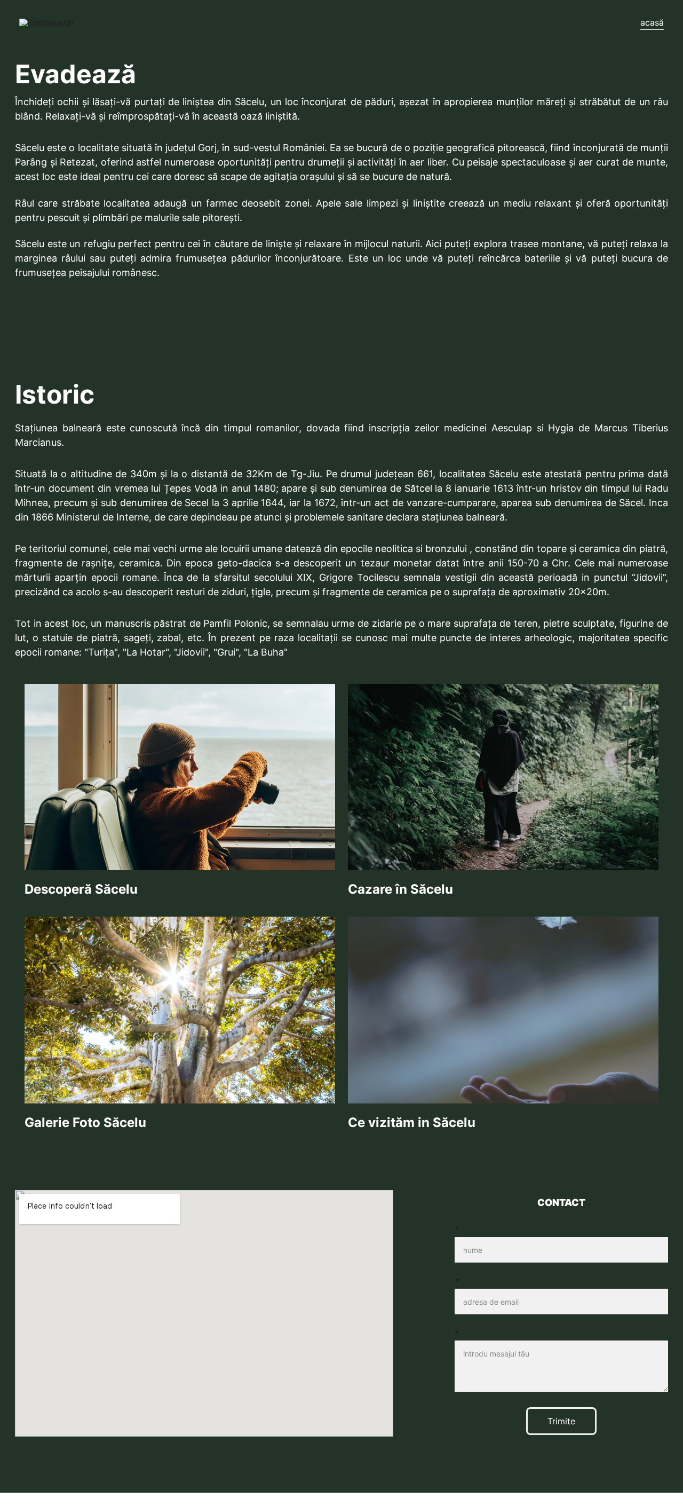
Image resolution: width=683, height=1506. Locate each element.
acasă (652, 22)
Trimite (561, 1421)
